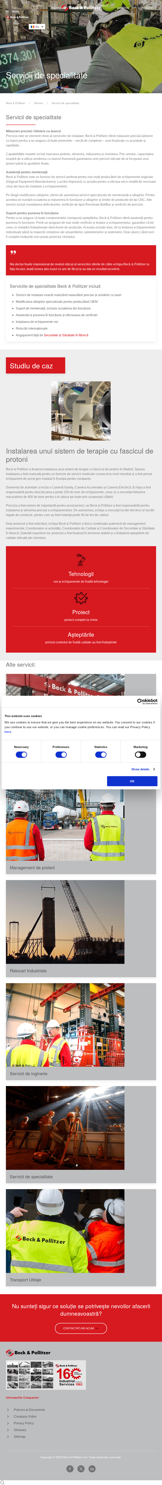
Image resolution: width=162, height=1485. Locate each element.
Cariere (123, 7)
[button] (81, 411)
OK (132, 781)
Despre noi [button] (37, 7)
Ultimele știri (101, 7)
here (8, 731)
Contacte (145, 7)
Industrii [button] (58, 7)
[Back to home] (81, 8)
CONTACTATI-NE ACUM (78, 1328)
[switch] (61, 755)
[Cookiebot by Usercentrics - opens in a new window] (140, 702)
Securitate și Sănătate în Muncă (66, 335)
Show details (140, 769)
